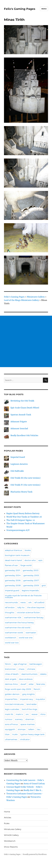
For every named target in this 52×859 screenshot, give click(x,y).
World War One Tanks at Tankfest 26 (24, 517)
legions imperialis (30, 590)
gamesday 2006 (13, 580)
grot (44, 585)
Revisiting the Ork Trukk (22, 401)
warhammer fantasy (34, 617)
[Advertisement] (26, 341)
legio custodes (12, 709)
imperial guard (12, 590)
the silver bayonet (36, 607)
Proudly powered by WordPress (35, 854)
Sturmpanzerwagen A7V (18, 530)
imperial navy (26, 699)
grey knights (28, 694)
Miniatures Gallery (12, 829)
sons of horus (11, 724)
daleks (43, 674)
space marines (28, 724)
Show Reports (11, 847)
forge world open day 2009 (18, 689)
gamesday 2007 (31, 580)
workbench (10, 638)
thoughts (9, 612)
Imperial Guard (18, 457)
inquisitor (40, 699)
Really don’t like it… (33, 790)
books (28, 550)
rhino (42, 714)
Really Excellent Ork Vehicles (24, 435)
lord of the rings (29, 709)
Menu (44, 9)
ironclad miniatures (14, 704)
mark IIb (9, 714)
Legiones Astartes (19, 464)
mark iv (19, 714)
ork (30, 602)
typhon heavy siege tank (32, 734)
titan (7, 734)
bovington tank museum (17, 555)
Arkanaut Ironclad (19, 428)
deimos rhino (11, 684)
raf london (10, 607)
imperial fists (11, 699)
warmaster (31, 632)
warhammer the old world (17, 627)
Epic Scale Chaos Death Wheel (25, 407)
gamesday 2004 (13, 575)
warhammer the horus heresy (19, 622)
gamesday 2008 (13, 585)
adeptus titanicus (13, 550)
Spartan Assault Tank (21, 414)
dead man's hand (13, 560)
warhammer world (14, 632)
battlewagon (36, 664)
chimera (31, 669)
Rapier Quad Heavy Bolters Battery (22, 513)
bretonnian (10, 669)
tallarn (31, 729)
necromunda (11, 602)
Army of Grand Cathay (34, 783)
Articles (7, 817)
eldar (31, 684)
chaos (21, 669)
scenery (19, 719)
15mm (8, 664)
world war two (12, 643)
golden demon (12, 694)
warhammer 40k (13, 617)
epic (40, 560)
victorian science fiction (28, 612)
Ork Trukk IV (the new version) (25, 485)
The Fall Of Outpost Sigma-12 (20, 520)
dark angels (10, 679)
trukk (15, 734)
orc (27, 714)
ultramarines (11, 739)
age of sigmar (20, 664)
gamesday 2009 (31, 585)
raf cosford (39, 602)
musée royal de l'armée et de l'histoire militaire (23, 596)
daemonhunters (29, 674)
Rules (6, 823)
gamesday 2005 (31, 575)
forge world (26, 565)
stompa (21, 729)
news (23, 602)
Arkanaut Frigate (19, 421)
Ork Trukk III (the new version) (26, 478)
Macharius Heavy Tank (21, 492)
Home (7, 812)
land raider (31, 704)
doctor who (30, 560)
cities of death (12, 674)
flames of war (11, 565)
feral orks (40, 684)
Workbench (9, 841)
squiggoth (10, 729)
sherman (30, 719)
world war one (26, 638)
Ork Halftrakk (17, 471)
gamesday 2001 (12, 570)
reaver (35, 714)
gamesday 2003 (30, 570)
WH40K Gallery (11, 835)
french (37, 689)
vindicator (25, 739)
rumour (8, 719)
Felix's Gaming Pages (19, 9)
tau (38, 729)
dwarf (23, 684)
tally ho (20, 607)
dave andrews (26, 679)
